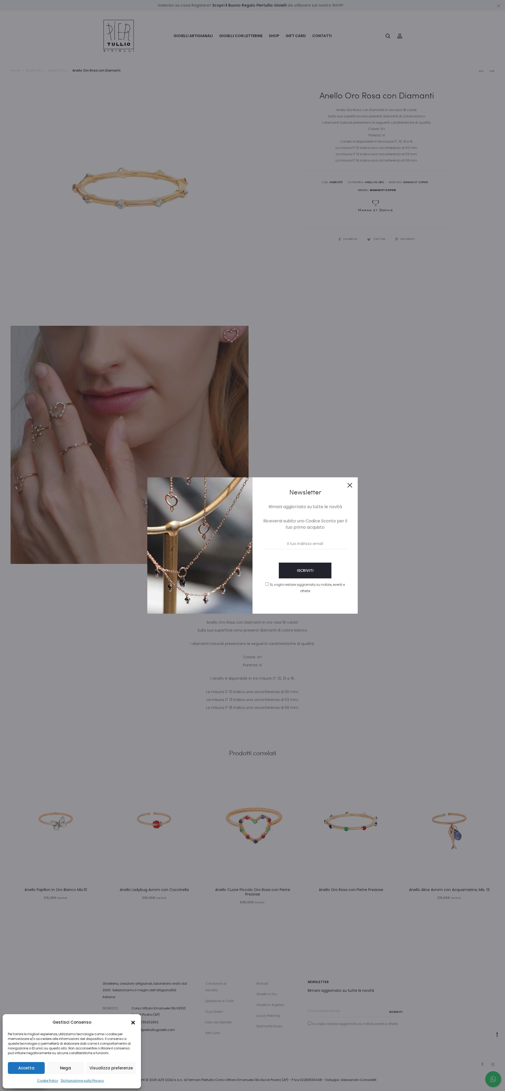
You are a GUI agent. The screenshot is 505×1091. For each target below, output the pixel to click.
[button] (133, 1022)
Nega (65, 1068)
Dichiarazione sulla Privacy (82, 1080)
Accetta (26, 1068)
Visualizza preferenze (111, 1068)
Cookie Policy (47, 1080)
